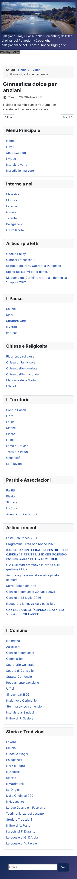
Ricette (11, 778)
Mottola (11, 200)
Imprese (11, 333)
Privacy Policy (10, 52)
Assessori (13, 647)
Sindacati (12, 502)
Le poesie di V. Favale (21, 843)
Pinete (10, 434)
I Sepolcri (12, 386)
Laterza (11, 206)
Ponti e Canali (16, 410)
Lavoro (11, 742)
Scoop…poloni (16, 152)
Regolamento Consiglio (22, 682)
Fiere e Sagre (15, 766)
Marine (11, 428)
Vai (63, 867)
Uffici (10, 688)
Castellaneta (15, 230)
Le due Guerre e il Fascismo (25, 807)
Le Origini (13, 789)
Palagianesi (14, 760)
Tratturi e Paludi (17, 452)
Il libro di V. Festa (18, 825)
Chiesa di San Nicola (20, 362)
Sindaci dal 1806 (18, 694)
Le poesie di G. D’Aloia (22, 837)
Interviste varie (16, 164)
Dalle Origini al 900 (19, 795)
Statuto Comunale (19, 676)
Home (10, 141)
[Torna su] (70, 872)
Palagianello (14, 224)
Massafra (12, 194)
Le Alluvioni (14, 464)
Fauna (10, 422)
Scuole (11, 309)
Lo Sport (12, 508)
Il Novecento (15, 801)
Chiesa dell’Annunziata (22, 368)
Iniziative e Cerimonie (21, 700)
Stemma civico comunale (24, 706)
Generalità (13, 458)
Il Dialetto (13, 772)
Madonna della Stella (21, 380)
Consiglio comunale (20, 653)
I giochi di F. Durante (20, 831)
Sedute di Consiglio (20, 670)
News (10, 147)
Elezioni (11, 496)
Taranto (11, 218)
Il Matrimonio (15, 784)
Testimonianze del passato (25, 813)
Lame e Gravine (17, 446)
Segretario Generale (20, 664)
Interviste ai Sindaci (20, 712)
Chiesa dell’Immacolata (22, 374)
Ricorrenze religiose (20, 356)
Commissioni (15, 659)
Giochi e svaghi (17, 754)
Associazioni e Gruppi (21, 514)
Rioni (9, 315)
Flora (9, 416)
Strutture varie (16, 321)
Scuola (11, 748)
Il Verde (11, 327)
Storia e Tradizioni (19, 819)
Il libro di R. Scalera (19, 718)
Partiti (10, 490)
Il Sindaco (13, 641)
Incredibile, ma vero (20, 170)
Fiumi (10, 440)
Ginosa (11, 212)
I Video (11, 158)
